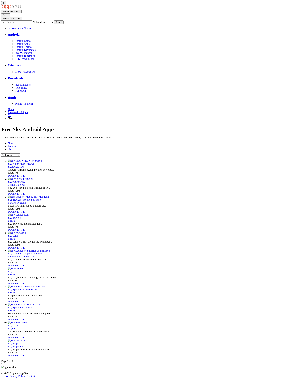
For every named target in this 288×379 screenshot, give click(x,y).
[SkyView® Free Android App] (20, 178)
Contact (31, 376)
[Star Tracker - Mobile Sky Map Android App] (28, 196)
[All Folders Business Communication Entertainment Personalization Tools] (10, 154)
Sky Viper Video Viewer (21, 163)
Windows (14, 65)
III (4, 3)
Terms (4, 376)
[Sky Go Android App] (16, 268)
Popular (12, 146)
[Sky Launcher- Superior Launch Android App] (29, 250)
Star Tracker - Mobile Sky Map (24, 199)
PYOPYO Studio (17, 202)
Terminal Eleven (16, 184)
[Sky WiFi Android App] (17, 232)
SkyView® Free (16, 181)
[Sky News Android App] (17, 322)
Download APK (16, 175)
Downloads (15, 78)
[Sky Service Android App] (18, 214)
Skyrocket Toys (16, 166)
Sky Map (13, 343)
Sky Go (12, 271)
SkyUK (12, 328)
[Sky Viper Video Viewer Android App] (25, 160)
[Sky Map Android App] (17, 340)
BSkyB (12, 220)
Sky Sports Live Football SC (23, 289)
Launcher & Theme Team (21, 256)
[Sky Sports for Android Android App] (24, 304)
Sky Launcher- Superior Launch (25, 253)
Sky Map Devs (16, 346)
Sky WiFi (13, 235)
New (10, 143)
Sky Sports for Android (20, 307)
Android (14, 34)
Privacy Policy (17, 376)
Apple (12, 97)
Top (10, 149)
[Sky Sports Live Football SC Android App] (27, 286)
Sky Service (14, 217)
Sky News (13, 325)
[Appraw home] (11, 8)
